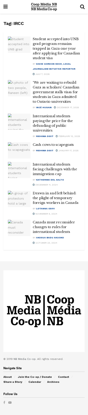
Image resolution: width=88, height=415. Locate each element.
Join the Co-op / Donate (35, 376)
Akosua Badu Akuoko (50, 237)
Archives (53, 381)
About (7, 376)
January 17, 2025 (68, 150)
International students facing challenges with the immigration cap (55, 169)
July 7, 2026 (42, 74)
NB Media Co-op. (25, 359)
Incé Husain (44, 107)
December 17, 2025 (67, 107)
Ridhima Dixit (44, 136)
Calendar (34, 381)
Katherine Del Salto (50, 179)
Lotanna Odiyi (45, 208)
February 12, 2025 (69, 136)
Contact (63, 376)
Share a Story (12, 381)
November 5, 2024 (46, 213)
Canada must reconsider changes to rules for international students (54, 227)
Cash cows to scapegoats (53, 144)
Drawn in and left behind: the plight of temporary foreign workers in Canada (56, 198)
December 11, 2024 (46, 184)
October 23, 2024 (46, 243)
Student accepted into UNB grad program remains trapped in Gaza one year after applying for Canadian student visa (56, 48)
